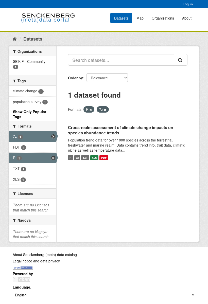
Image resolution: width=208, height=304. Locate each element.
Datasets (121, 18)
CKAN (21, 279)
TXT (85, 157)
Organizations (163, 18)
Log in (188, 4)
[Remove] (91, 110)
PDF (104, 157)
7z (77, 157)
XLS (94, 157)
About (187, 18)
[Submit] (180, 60)
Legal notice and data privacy (36, 260)
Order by (75, 77)
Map (140, 18)
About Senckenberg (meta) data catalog (45, 254)
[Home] (15, 38)
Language (21, 287)
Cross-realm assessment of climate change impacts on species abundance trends (120, 130)
